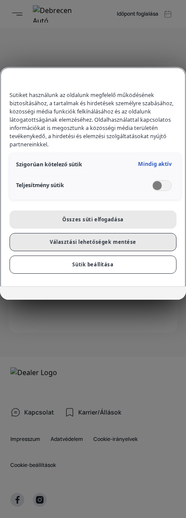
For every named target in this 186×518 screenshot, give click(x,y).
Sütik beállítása (92, 264)
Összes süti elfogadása (93, 219)
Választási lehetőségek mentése (93, 242)
